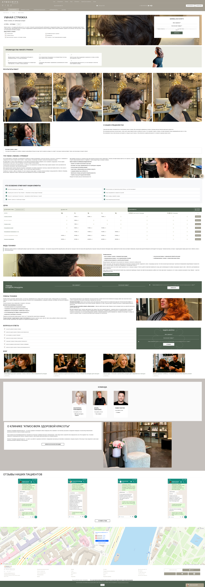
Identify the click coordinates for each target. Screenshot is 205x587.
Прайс (5, 9)
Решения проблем (107, 576)
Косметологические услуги (43, 569)
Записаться (176, 32)
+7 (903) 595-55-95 (143, 5)
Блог (72, 574)
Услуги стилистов (41, 571)
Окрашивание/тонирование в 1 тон (11, 231)
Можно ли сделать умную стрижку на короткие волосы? (17, 332)
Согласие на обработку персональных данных (12, 575)
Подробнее (7, 375)
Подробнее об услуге (20, 209)
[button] (149, 466)
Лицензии (73, 576)
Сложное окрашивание (9, 239)
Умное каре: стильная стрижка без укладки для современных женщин (124, 373)
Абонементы (77, 1)
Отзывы (94, 1)
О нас (54, 1)
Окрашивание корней (8, 227)
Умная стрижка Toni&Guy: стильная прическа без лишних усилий (172, 373)
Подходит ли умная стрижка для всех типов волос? (16, 341)
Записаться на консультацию (53, 444)
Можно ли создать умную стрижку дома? (14, 338)
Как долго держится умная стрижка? (13, 329)
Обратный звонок (190, 5)
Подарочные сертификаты (86, 1)
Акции (71, 1)
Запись (18, 24)
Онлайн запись (199, 5)
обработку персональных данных (171, 28)
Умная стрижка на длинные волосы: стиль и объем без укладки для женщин (76, 373)
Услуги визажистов (41, 572)
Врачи (38, 576)
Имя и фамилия (177, 22)
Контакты (64, 9)
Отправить (168, 344)
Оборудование (60, 1)
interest (192, 569)
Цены (104, 574)
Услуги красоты (12, 9)
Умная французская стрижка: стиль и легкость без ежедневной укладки (25, 373)
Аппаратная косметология (39, 9)
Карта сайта (6, 576)
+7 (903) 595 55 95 (142, 572)
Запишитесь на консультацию (111, 274)
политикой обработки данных (123, 582)
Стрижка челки (7, 224)
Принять (102, 584)
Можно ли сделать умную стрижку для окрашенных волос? (18, 347)
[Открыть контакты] (202, 176)
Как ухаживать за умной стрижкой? (13, 335)
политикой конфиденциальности (190, 28)
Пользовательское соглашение (9, 574)
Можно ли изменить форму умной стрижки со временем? (17, 344)
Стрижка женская (8, 216)
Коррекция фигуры (53, 9)
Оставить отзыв (102, 520)
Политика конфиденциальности (9, 573)
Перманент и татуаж (25, 9)
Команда (66, 1)
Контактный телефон (176, 25)
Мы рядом (140, 570)
